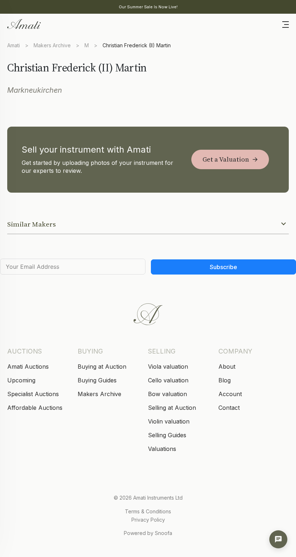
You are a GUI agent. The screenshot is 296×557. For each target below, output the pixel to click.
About (226, 366)
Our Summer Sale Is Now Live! (148, 6)
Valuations (162, 448)
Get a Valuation (226, 159)
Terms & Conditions (148, 511)
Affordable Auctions (34, 407)
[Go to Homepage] (23, 23)
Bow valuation (167, 394)
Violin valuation (169, 421)
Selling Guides (167, 435)
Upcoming (21, 380)
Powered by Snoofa (148, 533)
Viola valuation (168, 366)
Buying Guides (97, 380)
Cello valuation (168, 380)
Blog (224, 380)
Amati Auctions (28, 366)
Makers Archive (52, 45)
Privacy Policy (148, 520)
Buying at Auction (102, 366)
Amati (13, 45)
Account (230, 394)
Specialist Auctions (33, 394)
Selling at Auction (172, 407)
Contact (229, 407)
